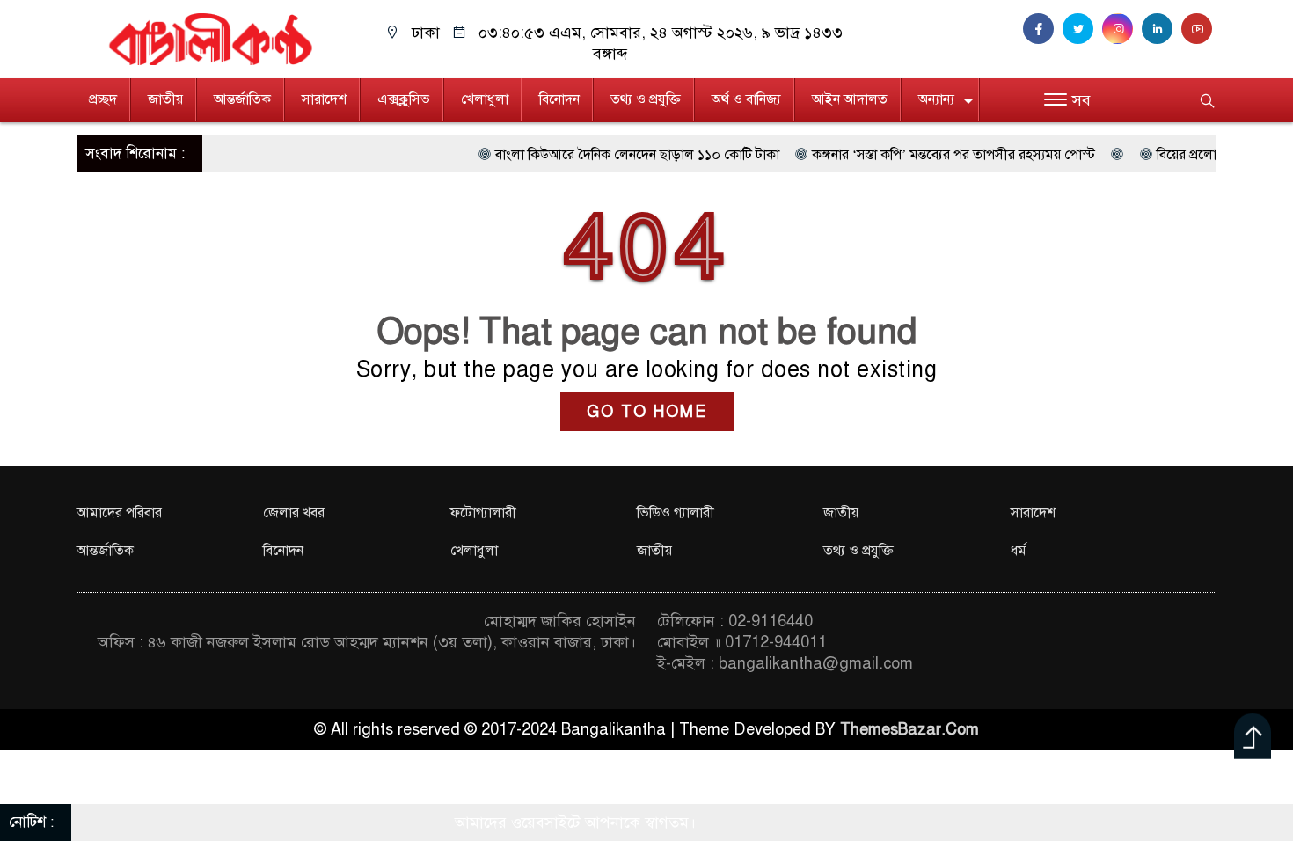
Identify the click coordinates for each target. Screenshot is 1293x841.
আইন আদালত (850, 99)
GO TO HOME (647, 411)
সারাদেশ (324, 99)
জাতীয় (165, 99)
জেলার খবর (294, 513)
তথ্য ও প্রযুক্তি (645, 99)
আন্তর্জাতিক (242, 99)
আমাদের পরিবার (119, 513)
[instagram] (1122, 29)
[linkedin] (1161, 29)
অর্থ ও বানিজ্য (746, 99)
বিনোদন (559, 99)
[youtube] (1198, 29)
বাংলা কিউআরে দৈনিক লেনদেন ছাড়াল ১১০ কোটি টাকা (608, 155)
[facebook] (1043, 29)
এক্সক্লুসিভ (403, 99)
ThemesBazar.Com (909, 729)
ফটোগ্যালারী (483, 513)
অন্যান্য (936, 99)
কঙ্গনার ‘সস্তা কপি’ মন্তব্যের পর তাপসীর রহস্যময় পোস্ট (924, 155)
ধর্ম (1018, 550)
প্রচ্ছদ (103, 99)
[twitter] (1082, 29)
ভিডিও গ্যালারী (675, 513)
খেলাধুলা (484, 99)
